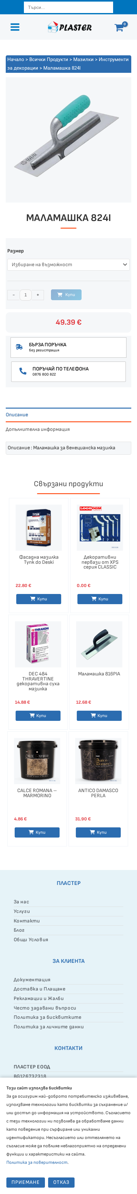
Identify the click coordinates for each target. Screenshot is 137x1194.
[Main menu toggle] (15, 27)
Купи (70, 294)
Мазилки (83, 59)
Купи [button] (42, 599)
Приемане (25, 1182)
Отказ (61, 1182)
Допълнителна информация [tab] (38, 429)
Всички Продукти (48, 59)
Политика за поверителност (37, 1162)
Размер (15, 251)
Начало (15, 59)
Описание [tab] (17, 415)
